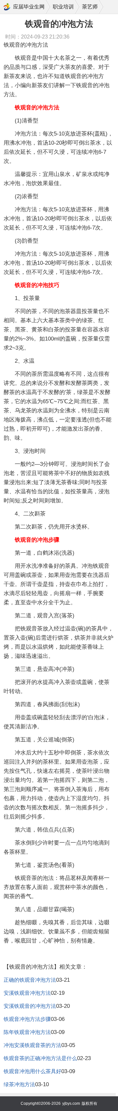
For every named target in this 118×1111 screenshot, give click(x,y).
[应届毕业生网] (6, 6)
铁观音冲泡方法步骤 (27, 1019)
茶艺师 (90, 6)
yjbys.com (71, 1103)
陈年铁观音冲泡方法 (27, 1032)
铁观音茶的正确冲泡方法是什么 (40, 1058)
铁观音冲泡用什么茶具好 (32, 1071)
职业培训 (63, 6)
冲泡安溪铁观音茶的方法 (32, 1045)
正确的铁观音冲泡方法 (30, 980)
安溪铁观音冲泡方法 (27, 993)
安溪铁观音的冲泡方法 (30, 1006)
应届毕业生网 (29, 6)
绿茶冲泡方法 (19, 1084)
